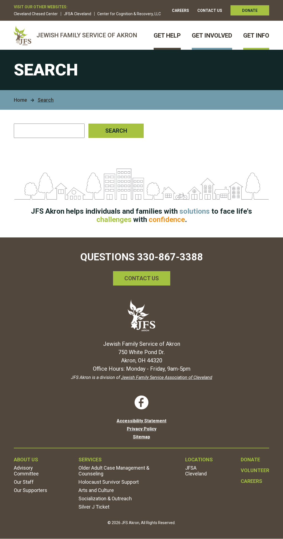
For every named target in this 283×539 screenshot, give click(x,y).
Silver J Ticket (93, 507)
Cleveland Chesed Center (36, 14)
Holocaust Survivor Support (108, 482)
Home (20, 100)
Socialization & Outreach (105, 498)
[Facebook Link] (141, 402)
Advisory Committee (26, 471)
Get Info (256, 35)
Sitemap (141, 436)
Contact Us (209, 10)
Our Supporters (30, 490)
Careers (180, 10)
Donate (250, 10)
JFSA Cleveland (77, 14)
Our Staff (24, 482)
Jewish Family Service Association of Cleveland (166, 377)
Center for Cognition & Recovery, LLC (129, 14)
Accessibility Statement (141, 420)
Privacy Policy (141, 428)
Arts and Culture (96, 490)
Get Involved (212, 35)
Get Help (167, 35)
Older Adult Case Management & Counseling (113, 471)
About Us (26, 459)
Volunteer (255, 470)
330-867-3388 (170, 257)
